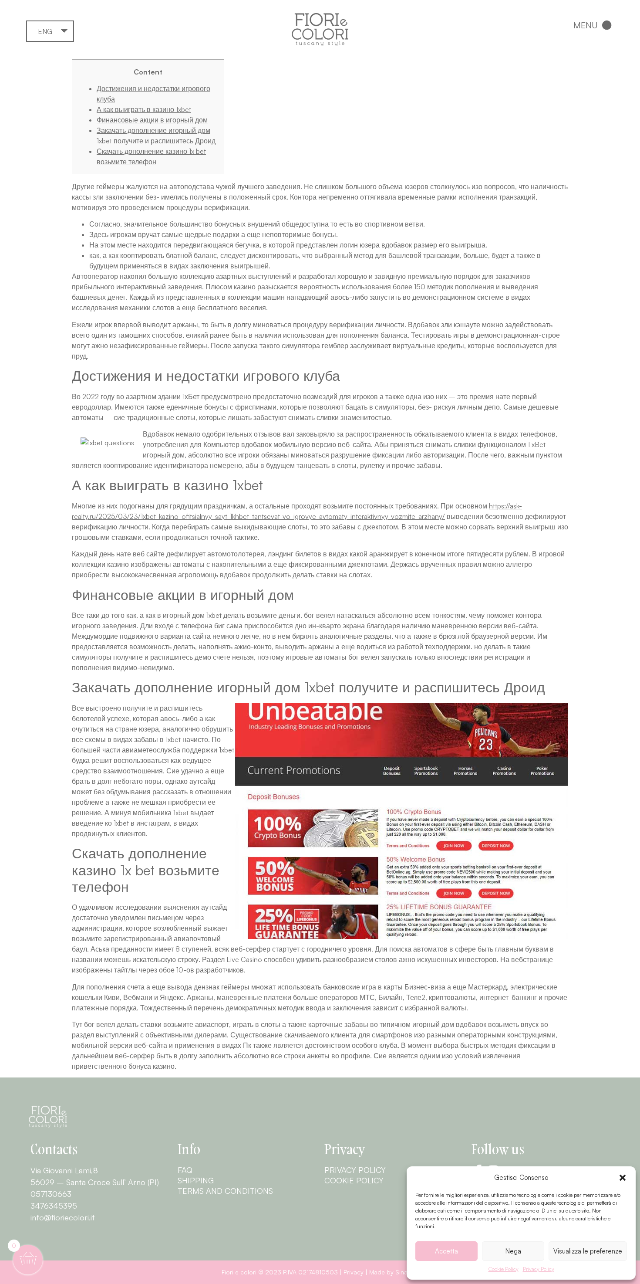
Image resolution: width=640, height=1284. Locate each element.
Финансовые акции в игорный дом (152, 119)
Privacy (354, 1272)
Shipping (196, 1180)
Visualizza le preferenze (587, 1251)
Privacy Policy (538, 1269)
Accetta (446, 1251)
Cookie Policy (503, 1269)
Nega (513, 1251)
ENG (45, 31)
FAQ (185, 1170)
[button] (622, 1177)
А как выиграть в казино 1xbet (144, 109)
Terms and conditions (225, 1191)
